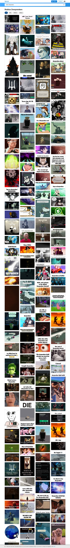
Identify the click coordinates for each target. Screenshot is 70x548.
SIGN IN (60, 1)
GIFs (10, 12)
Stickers (15, 12)
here (54, 546)
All (6, 12)
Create (54, 1)
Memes (21, 12)
